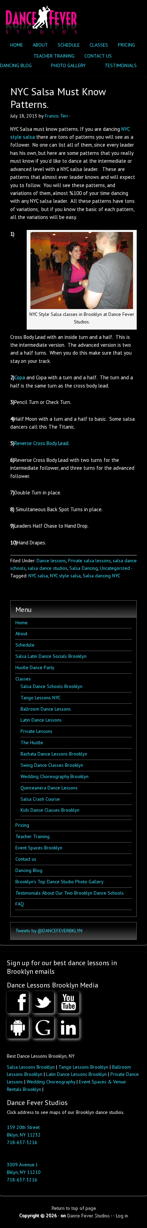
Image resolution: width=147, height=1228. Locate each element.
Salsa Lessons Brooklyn (31, 1067)
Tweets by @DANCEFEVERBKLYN (48, 931)
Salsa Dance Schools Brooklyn (51, 686)
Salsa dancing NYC (101, 576)
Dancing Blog (28, 870)
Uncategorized (115, 568)
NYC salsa (38, 576)
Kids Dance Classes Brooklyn (50, 810)
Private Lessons (36, 731)
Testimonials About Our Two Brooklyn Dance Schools (69, 893)
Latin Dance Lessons (41, 720)
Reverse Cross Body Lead (41, 443)
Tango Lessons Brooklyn (83, 1067)
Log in (122, 1215)
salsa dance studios (47, 568)
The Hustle (32, 742)
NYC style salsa (65, 576)
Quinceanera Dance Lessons (49, 788)
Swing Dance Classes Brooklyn (52, 765)
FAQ (19, 904)
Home (16, 45)
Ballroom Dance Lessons (46, 709)
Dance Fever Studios (88, 1215)
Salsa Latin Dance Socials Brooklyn (50, 656)
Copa (20, 377)
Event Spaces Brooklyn (38, 848)
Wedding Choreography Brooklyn (55, 776)
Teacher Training (54, 56)
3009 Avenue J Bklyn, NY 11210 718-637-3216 (24, 1172)
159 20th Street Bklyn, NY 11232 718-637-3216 (24, 1134)
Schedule (69, 45)
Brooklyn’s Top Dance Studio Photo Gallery (59, 882)
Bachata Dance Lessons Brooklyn (54, 754)
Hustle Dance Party (34, 667)
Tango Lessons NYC (41, 698)
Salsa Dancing (83, 568)
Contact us (98, 56)
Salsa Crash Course (40, 799)
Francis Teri (56, 116)
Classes (97, 45)
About (40, 45)
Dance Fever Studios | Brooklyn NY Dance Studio (40, 18)
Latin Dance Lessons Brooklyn (76, 1074)
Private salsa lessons (89, 560)
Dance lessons (51, 560)
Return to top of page (73, 1208)
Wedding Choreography (51, 1082)
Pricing (126, 45)
